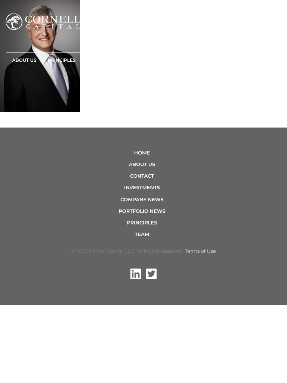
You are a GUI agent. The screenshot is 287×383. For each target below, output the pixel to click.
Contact (196, 60)
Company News (141, 200)
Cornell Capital (43, 21)
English (229, 60)
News (167, 60)
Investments (103, 60)
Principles (62, 60)
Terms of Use (200, 251)
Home (142, 153)
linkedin (135, 274)
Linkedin (260, 57)
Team (138, 60)
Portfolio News (141, 211)
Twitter (276, 57)
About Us (24, 60)
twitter (151, 274)
